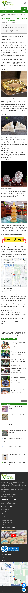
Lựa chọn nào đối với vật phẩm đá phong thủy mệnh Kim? (14, 28)
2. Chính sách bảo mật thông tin (8, 503)
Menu (24, 11)
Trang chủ (3, 14)
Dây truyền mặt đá (6, 518)
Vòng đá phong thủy (7, 511)
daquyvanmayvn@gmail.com (9, 494)
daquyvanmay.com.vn (7, 496)
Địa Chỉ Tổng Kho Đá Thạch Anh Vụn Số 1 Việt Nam (18, 343)
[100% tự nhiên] (8, 3)
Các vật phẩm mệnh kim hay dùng (11, 30)
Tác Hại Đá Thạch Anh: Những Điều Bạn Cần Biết (18, 369)
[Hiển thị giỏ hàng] (25, 3)
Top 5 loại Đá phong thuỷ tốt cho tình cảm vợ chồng (18, 389)
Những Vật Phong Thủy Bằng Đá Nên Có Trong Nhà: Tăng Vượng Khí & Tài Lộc (18, 361)
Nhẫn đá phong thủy (7, 522)
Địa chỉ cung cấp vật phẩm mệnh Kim (11, 31)
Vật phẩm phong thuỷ (7, 520)
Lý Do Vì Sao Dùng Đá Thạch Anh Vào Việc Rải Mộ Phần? (18, 351)
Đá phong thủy (5, 509)
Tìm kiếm (24, 8)
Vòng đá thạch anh (6, 516)
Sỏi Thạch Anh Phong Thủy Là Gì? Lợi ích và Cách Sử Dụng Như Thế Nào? (18, 379)
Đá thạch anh (5, 513)
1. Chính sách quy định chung (8, 502)
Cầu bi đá (4, 524)
